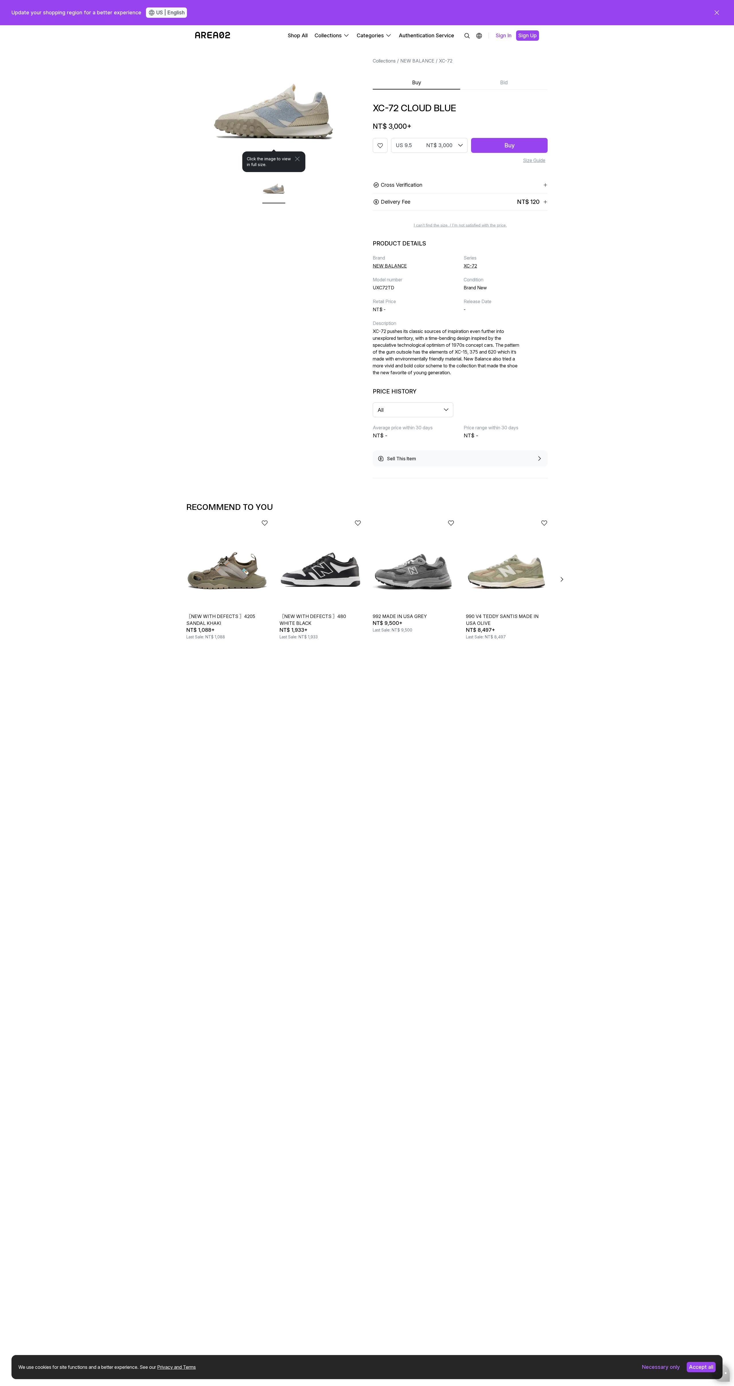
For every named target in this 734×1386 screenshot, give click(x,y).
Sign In (504, 35)
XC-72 (445, 61)
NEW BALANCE (417, 61)
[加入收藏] (380, 145)
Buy (416, 82)
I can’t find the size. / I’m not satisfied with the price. (460, 225)
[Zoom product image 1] (274, 109)
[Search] (467, 35)
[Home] (212, 35)
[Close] (297, 158)
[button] (479, 35)
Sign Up (527, 35)
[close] (717, 12)
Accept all (701, 1367)
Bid (504, 82)
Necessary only (661, 1367)
